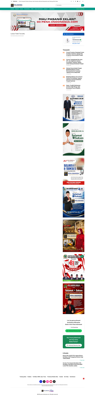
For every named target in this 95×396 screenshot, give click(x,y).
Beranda (12, 8)
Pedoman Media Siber (52, 376)
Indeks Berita (51, 8)
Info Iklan (66, 376)
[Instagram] (75, 1)
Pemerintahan (27, 8)
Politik (32, 8)
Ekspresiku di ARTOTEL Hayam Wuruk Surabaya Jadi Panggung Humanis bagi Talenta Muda (73, 357)
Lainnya (45, 8)
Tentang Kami (23, 376)
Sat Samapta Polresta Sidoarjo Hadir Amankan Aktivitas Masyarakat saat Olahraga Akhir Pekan (39, 1)
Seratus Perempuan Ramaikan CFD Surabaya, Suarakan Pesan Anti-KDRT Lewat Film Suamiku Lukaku (72, 364)
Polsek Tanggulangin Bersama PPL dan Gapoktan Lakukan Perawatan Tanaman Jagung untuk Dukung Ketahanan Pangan (75, 61)
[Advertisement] (47, 387)
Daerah (21, 8)
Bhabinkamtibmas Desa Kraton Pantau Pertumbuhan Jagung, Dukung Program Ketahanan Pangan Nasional (74, 79)
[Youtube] (78, 1)
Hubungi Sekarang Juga (74, 330)
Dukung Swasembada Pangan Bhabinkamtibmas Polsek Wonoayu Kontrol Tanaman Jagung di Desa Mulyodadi (74, 70)
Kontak (61, 376)
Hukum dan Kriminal (38, 8)
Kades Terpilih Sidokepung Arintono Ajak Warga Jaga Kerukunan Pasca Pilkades (73, 87)
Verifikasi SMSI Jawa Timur (39, 376)
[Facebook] (71, 1)
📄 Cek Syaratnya (73, 327)
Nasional (17, 8)
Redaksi (29, 376)
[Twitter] (73, 1)
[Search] (82, 5)
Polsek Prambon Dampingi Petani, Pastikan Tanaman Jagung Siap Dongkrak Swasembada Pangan (75, 54)
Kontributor (72, 376)
